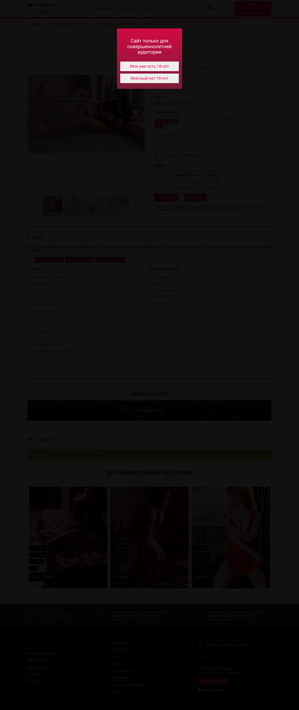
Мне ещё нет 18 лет (150, 78)
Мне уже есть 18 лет (149, 66)
